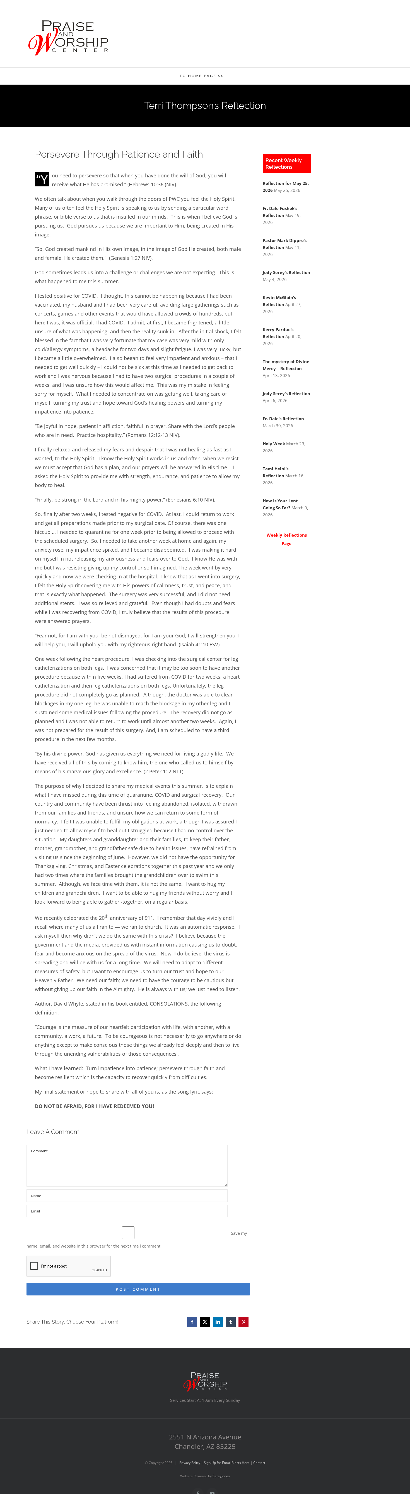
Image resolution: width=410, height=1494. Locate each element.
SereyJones (221, 1476)
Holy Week (274, 443)
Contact (259, 1462)
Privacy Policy (189, 1462)
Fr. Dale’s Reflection (283, 418)
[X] (205, 1321)
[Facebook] (192, 1321)
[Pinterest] (243, 1321)
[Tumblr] (230, 1321)
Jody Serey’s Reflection (286, 272)
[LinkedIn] (217, 1321)
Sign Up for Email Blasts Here (227, 1462)
